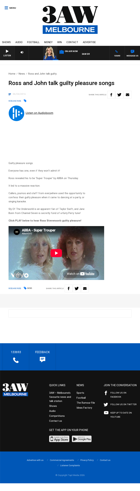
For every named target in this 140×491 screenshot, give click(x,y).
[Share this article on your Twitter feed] (119, 95)
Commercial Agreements (62, 460)
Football (33, 42)
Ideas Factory (84, 407)
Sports (80, 392)
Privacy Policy (87, 460)
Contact (72, 42)
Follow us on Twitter (123, 404)
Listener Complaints (70, 465)
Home (12, 73)
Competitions (57, 415)
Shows (6, 42)
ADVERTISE (89, 42)
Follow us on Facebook (118, 394)
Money (48, 42)
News (22, 73)
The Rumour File (85, 402)
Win (59, 42)
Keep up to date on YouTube (121, 414)
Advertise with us (35, 460)
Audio (19, 42)
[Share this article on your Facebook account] (111, 95)
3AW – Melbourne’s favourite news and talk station (60, 397)
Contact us (55, 420)
